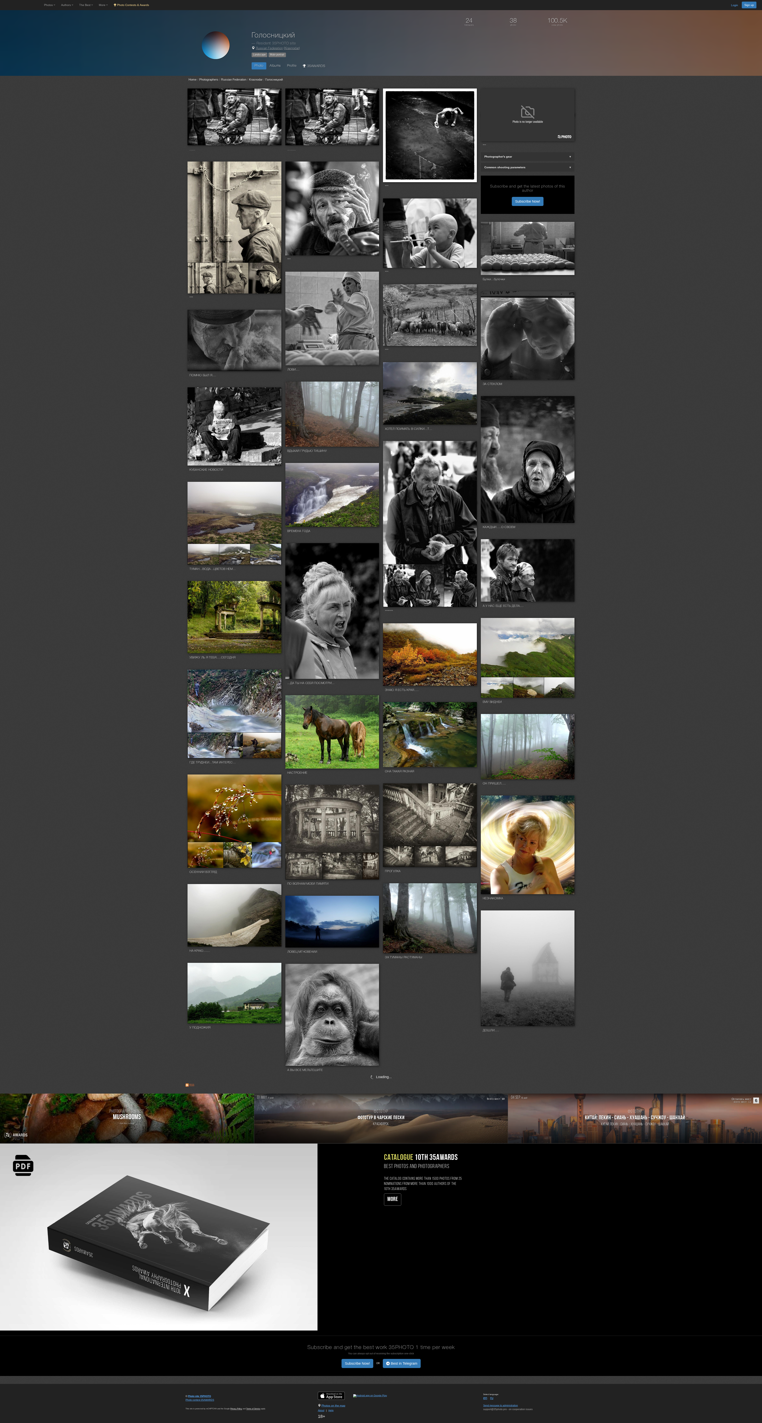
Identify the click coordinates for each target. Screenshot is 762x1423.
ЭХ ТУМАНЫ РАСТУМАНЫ (403, 957)
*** (386, 186)
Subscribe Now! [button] (527, 201)
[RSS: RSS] (187, 1085)
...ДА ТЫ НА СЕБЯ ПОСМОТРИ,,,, (311, 683)
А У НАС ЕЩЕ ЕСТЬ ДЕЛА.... (503, 606)
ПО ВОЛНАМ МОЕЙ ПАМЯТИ (308, 883)
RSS (191, 1084)
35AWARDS (315, 66)
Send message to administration (500, 1405)
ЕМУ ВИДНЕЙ (492, 702)
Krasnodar (292, 48)
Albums (275, 65)
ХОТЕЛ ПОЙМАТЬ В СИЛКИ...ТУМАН (409, 429)
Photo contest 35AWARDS (200, 1400)
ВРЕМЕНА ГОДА (298, 531)
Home (192, 79)
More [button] (102, 5)
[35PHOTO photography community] (21, 5)
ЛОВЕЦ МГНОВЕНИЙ (302, 952)
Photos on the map (333, 1405)
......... (291, 149)
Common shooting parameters (504, 167)
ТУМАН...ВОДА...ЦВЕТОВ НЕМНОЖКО (213, 569)
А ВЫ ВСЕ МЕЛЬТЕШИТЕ (305, 1070)
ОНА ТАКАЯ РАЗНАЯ (399, 771)
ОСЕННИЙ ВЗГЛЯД (203, 872)
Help (331, 1410)
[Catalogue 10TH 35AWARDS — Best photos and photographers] (159, 1236)
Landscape (259, 54)
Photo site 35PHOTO (199, 1396)
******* (389, 611)
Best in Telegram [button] (403, 1363)
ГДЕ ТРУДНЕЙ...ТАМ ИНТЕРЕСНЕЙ (213, 762)
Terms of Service (253, 1409)
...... (192, 149)
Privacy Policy (236, 1409)
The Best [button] (85, 5)
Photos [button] (49, 5)
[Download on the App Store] (335, 1395)
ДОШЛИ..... (491, 1030)
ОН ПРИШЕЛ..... (494, 783)
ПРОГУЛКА (393, 871)
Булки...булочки (494, 279)
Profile (291, 65)
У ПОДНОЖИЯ (200, 1027)
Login (734, 5)
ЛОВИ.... (293, 369)
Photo (259, 65)
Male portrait (277, 54)
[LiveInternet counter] (194, 1403)
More (392, 1199)
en (485, 1398)
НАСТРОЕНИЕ (297, 773)
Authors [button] (66, 5)
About (321, 1410)
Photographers (208, 79)
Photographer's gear (498, 156)
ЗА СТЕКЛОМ (492, 384)
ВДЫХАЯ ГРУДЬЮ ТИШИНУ (307, 451)
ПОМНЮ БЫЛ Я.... (203, 375)
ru (491, 1398)
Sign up (749, 5)
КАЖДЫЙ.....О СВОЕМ (499, 527)
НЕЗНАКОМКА (493, 898)
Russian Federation (269, 48)
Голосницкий (274, 79)
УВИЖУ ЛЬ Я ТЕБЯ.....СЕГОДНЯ (212, 657)
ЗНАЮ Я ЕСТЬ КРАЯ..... (402, 690)
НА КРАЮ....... (200, 951)
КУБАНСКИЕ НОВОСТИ (206, 470)
